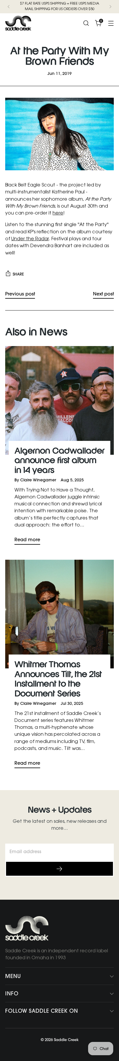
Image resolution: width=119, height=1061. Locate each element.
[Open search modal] (86, 23)
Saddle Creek (66, 1039)
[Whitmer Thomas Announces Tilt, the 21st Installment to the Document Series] (59, 614)
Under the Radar (30, 239)
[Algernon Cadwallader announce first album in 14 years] (59, 400)
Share (18, 274)
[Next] (110, 6)
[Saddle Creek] (18, 23)
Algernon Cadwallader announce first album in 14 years (59, 461)
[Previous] (8, 6)
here (58, 213)
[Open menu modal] (111, 23)
